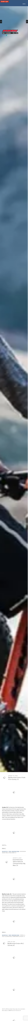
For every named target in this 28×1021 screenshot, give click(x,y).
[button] (24, 4)
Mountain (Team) (15, 851)
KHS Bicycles (5, 851)
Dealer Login (4, 1)
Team (10, 851)
